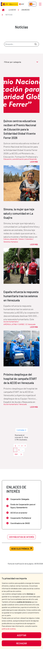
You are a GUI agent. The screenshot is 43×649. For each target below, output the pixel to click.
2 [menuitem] (23, 446)
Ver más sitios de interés (21, 537)
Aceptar (21, 635)
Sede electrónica (20, 548)
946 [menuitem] (17, 454)
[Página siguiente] (21, 454)
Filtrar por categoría (12, 62)
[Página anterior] (15, 446)
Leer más (34, 162)
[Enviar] (35, 44)
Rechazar (21, 643)
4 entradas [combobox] (20, 430)
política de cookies (9, 629)
